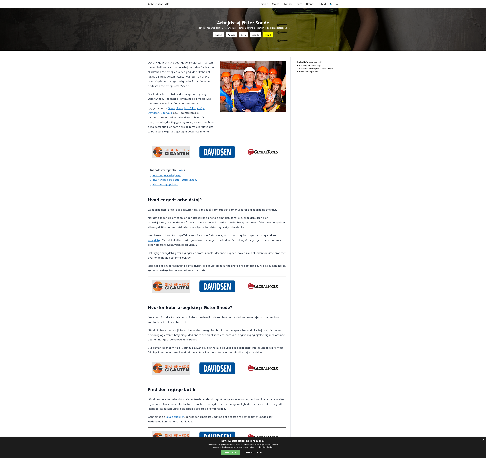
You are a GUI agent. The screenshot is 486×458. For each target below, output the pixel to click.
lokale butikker (175, 417)
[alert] (243, 447)
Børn (299, 4)
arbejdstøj (154, 240)
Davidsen (153, 112)
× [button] (483, 440)
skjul (181, 170)
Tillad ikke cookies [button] (253, 452)
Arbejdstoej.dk (158, 4)
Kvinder (288, 4)
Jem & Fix (190, 108)
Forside (263, 4)
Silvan (171, 108)
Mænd (275, 4)
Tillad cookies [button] (230, 452)
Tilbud (322, 4)
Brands (310, 4)
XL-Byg (201, 108)
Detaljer (270, 447)
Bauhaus (166, 112)
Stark (179, 108)
